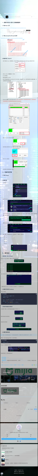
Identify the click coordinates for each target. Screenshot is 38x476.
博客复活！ (7, 459)
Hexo (17, 471)
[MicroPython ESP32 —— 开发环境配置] (3, 456)
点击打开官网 (3, 177)
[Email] (20, 441)
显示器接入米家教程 (8, 451)
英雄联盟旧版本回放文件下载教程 (8, 448)
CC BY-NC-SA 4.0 (24, 360)
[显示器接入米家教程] (3, 452)
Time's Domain (5, 362)
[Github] (18, 441)
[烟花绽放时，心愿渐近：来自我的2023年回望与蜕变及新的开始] (3, 463)
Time (8, 357)
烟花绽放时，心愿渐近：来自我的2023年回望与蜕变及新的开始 (16, 463)
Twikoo (34, 419)
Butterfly (22, 471)
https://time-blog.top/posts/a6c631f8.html (15, 358)
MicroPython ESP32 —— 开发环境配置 (12, 455)
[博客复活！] (3, 460)
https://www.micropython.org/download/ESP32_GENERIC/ (12, 38)
